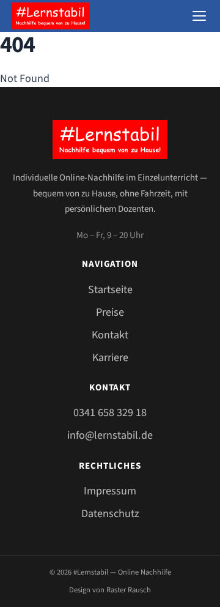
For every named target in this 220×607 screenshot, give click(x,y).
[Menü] (199, 16)
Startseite (110, 289)
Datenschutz (110, 513)
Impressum (110, 491)
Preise (110, 312)
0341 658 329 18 (110, 412)
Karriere (110, 357)
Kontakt (110, 335)
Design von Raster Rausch (110, 589)
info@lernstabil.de (110, 435)
